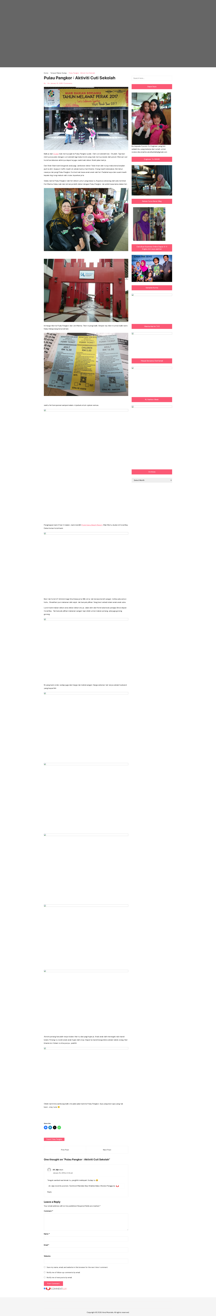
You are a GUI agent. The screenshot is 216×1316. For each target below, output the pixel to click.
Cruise (55, 154)
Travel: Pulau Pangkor (54, 1139)
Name (47, 1234)
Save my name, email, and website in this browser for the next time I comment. (77, 1267)
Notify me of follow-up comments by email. (63, 1272)
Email (46, 1245)
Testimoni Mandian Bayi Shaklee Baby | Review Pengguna (92, 1186)
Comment (48, 1211)
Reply (49, 1192)
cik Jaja (56, 1169)
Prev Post (65, 1150)
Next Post (107, 1150)
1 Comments (67, 83)
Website (47, 1256)
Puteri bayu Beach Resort (92, 525)
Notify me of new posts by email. (59, 1277)
